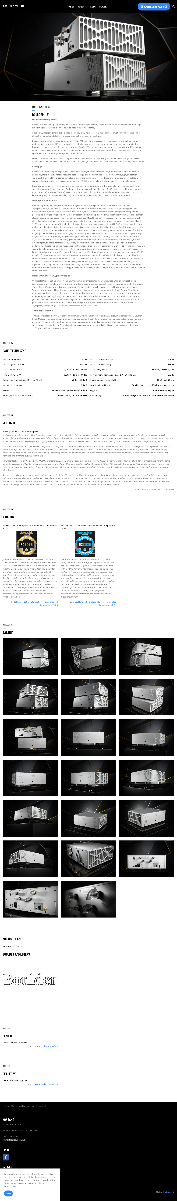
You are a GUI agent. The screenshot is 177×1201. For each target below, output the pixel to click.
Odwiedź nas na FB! (154, 6)
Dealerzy (104, 6)
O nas (71, 6)
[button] (30, 656)
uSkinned (168, 1192)
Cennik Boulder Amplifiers (46, 1046)
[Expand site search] (173, 6)
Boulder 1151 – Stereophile (161, 489)
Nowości (82, 6)
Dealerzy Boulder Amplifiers (45, 1084)
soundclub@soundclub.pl (14, 1139)
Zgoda (8, 1193)
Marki (92, 6)
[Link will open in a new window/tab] (6, 1157)
